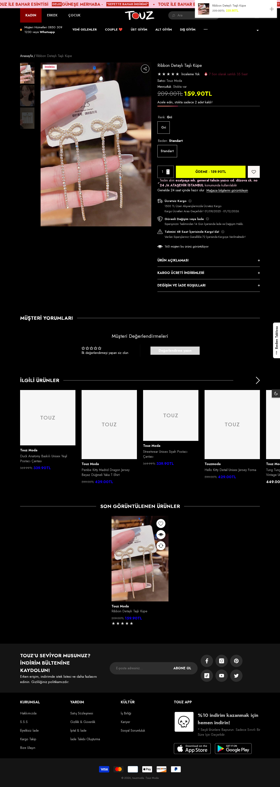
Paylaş (145, 69)
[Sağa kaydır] (258, 380)
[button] (47, 32)
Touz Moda (174, 80)
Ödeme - (210, 171)
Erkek (52, 15)
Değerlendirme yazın (175, 350)
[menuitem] (31, 15)
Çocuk (74, 15)
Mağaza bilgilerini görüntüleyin (227, 190)
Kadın (30, 15)
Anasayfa (26, 56)
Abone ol (182, 668)
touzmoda (213, 464)
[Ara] (194, 15)
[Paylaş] (145, 69)
